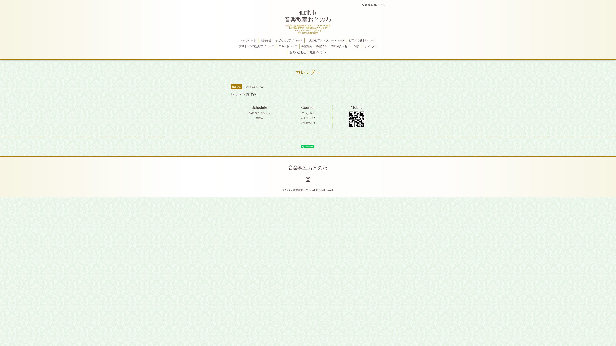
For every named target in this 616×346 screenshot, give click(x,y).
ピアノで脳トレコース (362, 40)
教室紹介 (306, 46)
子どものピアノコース (289, 40)
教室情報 (321, 46)
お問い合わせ (298, 52)
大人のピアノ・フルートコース (326, 40)
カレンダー (370, 46)
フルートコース (287, 46)
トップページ (248, 40)
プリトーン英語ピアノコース (256, 46)
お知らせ (265, 40)
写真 (357, 46)
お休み (259, 118)
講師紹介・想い (340, 46)
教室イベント (318, 52)
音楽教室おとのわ (308, 167)
